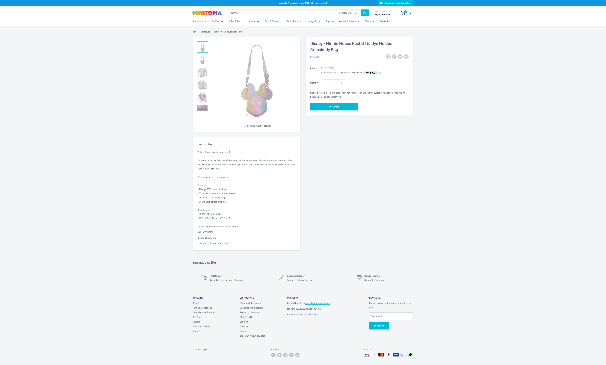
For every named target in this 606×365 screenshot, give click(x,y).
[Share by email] (406, 56)
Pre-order (334, 106)
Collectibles (234, 21)
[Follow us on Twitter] (279, 355)
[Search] (365, 12)
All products (206, 32)
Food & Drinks (271, 21)
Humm (243, 331)
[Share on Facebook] (388, 56)
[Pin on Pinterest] (394, 56)
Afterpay (244, 326)
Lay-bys (244, 321)
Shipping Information (250, 303)
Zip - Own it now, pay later (252, 335)
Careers (196, 321)
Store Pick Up (246, 317)
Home (195, 32)
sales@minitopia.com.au (317, 303)
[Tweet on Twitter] (400, 56)
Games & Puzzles (347, 21)
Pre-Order (385, 21)
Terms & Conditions (202, 307)
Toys (328, 21)
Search (196, 303)
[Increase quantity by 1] (341, 83)
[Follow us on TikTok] (297, 355)
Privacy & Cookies (201, 326)
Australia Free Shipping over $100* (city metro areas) (303, 3)
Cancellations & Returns (251, 307)
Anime (252, 21)
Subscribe (379, 325)
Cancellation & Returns (204, 312)
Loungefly (312, 21)
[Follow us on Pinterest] (291, 355)
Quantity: (314, 82)
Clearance (369, 21)
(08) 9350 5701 (311, 314)
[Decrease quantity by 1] (324, 83)
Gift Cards (197, 317)
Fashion (216, 21)
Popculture (292, 21)
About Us (197, 331)
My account (381, 14)
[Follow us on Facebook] (273, 355)
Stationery (198, 21)
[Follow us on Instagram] (285, 355)
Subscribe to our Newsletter (398, 3)
